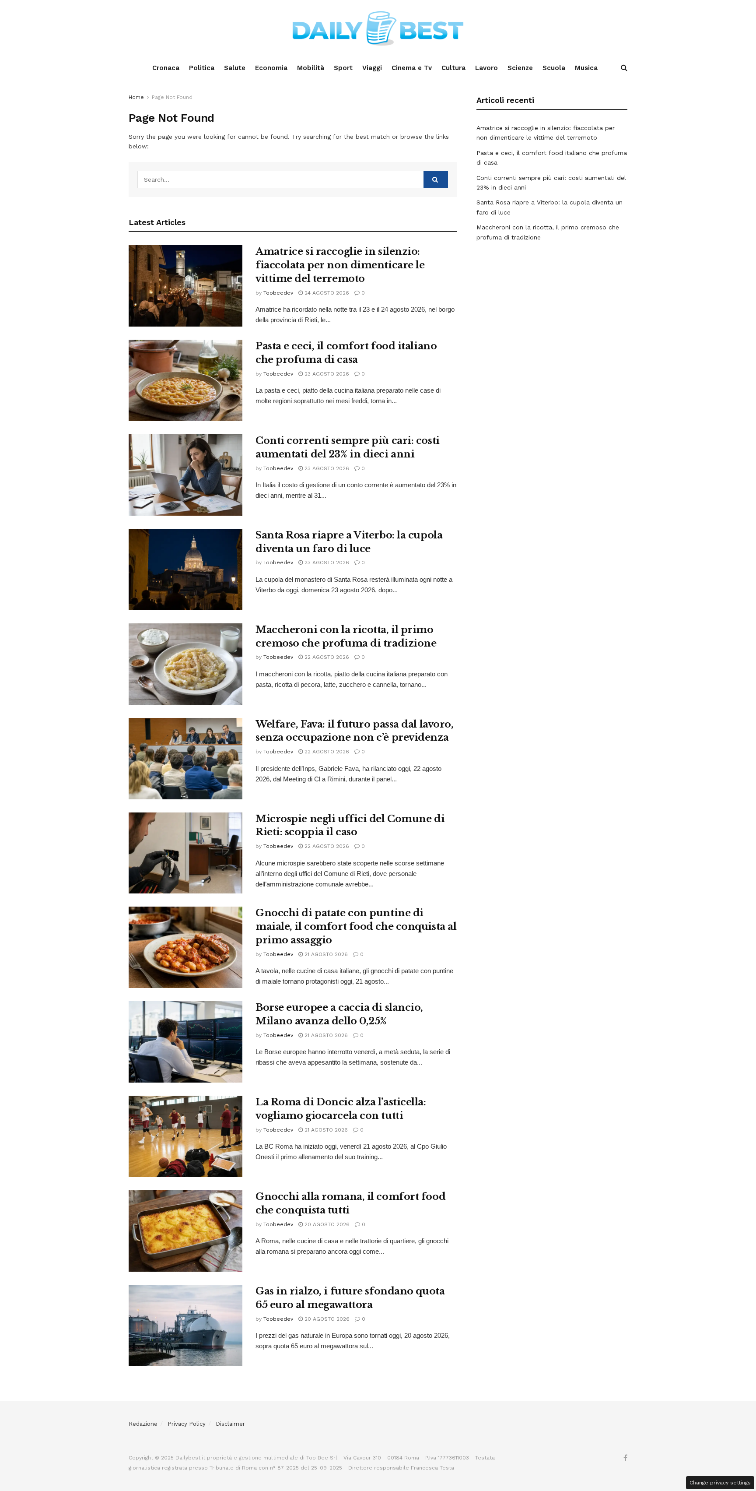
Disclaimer (230, 1424)
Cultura (453, 68)
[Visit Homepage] (378, 28)
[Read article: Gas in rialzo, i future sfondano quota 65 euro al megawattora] (185, 1325)
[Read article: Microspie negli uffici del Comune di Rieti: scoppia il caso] (185, 853)
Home (136, 97)
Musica (586, 68)
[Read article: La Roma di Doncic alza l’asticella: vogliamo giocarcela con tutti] (185, 1136)
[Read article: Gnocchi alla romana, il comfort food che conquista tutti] (185, 1231)
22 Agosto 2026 (326, 657)
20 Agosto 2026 (326, 1224)
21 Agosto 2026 (325, 954)
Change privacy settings (720, 1483)
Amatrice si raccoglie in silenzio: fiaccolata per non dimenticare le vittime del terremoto (340, 265)
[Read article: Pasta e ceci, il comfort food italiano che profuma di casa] (185, 380)
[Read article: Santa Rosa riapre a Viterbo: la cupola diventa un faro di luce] (185, 569)
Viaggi (372, 68)
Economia (271, 68)
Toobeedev (278, 293)
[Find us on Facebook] (625, 1458)
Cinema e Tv (412, 68)
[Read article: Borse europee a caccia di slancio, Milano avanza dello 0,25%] (185, 1042)
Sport (343, 68)
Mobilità (310, 68)
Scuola (553, 68)
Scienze (520, 68)
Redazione (143, 1424)
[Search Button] (624, 68)
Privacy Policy (187, 1424)
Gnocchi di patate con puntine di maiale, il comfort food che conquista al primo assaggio (356, 926)
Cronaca (165, 68)
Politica (201, 68)
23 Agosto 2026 (326, 374)
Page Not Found (172, 97)
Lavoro (486, 68)
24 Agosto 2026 (326, 293)
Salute (234, 68)
